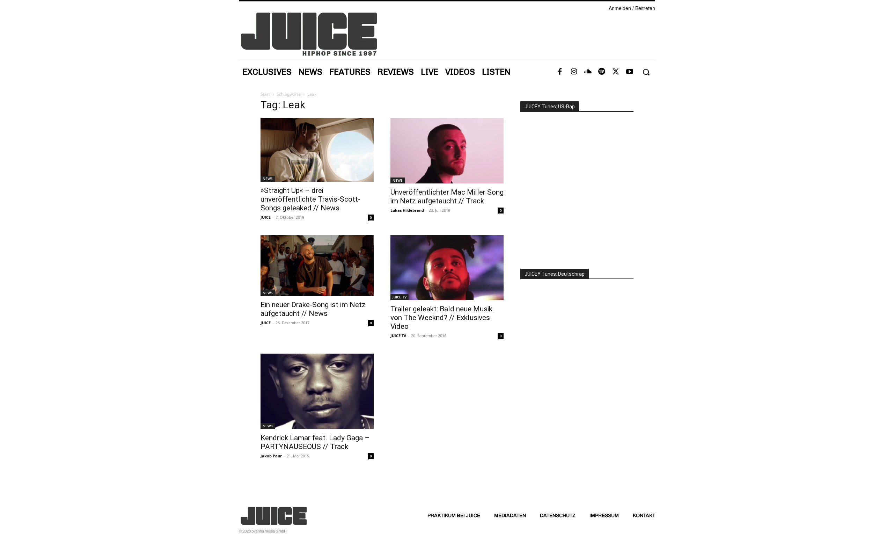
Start (265, 94)
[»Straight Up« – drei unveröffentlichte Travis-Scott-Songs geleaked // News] (317, 150)
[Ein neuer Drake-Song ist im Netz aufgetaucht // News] (317, 265)
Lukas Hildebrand (407, 210)
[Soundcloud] (588, 72)
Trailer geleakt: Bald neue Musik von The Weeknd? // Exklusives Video (441, 318)
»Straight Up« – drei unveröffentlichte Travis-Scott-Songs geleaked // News (310, 199)
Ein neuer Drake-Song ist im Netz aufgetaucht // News (313, 309)
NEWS (268, 178)
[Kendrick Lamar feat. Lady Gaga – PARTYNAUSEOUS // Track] (317, 391)
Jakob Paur (271, 455)
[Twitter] (616, 72)
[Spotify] (602, 72)
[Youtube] (630, 72)
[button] (646, 72)
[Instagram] (574, 72)
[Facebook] (560, 72)
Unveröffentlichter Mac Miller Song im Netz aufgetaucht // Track (447, 196)
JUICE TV (399, 297)
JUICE (266, 217)
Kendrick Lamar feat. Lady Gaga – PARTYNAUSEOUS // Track (315, 442)
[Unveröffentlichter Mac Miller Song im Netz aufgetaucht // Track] (447, 150)
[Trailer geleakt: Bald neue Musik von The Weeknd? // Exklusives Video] (447, 267)
